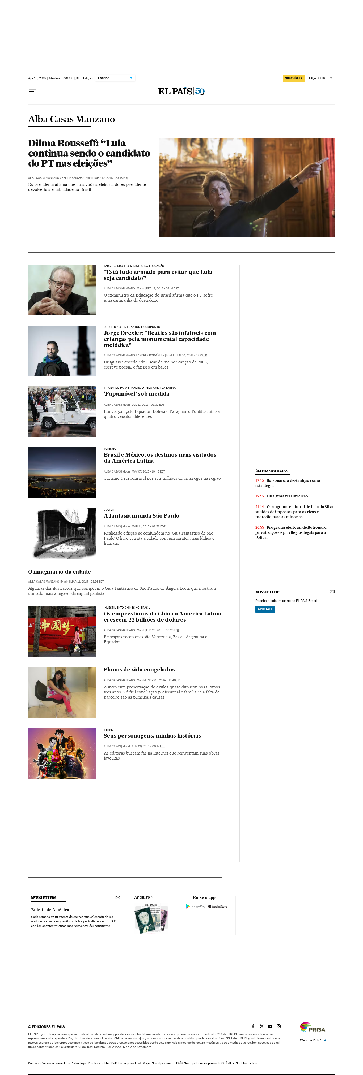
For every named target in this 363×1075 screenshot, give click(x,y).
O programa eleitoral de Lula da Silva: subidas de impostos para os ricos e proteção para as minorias (295, 511)
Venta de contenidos (56, 1063)
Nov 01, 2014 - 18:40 (165, 680)
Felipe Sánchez (73, 178)
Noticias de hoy (246, 1063)
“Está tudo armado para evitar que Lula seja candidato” (158, 275)
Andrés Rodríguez (151, 355)
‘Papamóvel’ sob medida (137, 394)
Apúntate (265, 609)
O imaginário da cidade (59, 572)
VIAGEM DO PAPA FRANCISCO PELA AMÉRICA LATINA (140, 387)
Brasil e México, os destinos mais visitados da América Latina (160, 458)
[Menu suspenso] (32, 91)
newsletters (267, 592)
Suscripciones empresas (200, 1063)
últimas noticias (271, 471)
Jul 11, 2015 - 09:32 (148, 404)
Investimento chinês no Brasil (127, 607)
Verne (108, 729)
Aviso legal (78, 1063)
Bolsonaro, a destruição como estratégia (287, 483)
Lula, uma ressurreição (287, 496)
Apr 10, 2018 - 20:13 (111, 178)
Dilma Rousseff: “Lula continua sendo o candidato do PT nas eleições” (89, 153)
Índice (230, 1063)
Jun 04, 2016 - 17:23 (192, 355)
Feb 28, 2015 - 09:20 (162, 630)
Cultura (110, 510)
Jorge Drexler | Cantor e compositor (133, 327)
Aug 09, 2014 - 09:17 (148, 746)
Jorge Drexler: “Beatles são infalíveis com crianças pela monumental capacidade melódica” (160, 339)
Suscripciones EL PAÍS (167, 1063)
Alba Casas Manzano (71, 120)
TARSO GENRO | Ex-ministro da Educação (134, 266)
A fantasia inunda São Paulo (142, 516)
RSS (221, 1063)
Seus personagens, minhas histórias (152, 736)
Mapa (146, 1063)
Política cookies (99, 1063)
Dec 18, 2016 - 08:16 (162, 288)
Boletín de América (50, 910)
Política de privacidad (126, 1063)
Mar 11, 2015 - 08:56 (148, 526)
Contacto (34, 1063)
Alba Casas (112, 404)
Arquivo (142, 897)
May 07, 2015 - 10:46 (148, 471)
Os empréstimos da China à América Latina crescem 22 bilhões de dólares (162, 617)
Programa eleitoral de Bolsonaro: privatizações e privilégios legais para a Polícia (291, 532)
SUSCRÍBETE (294, 78)
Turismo (110, 448)
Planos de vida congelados (139, 670)
